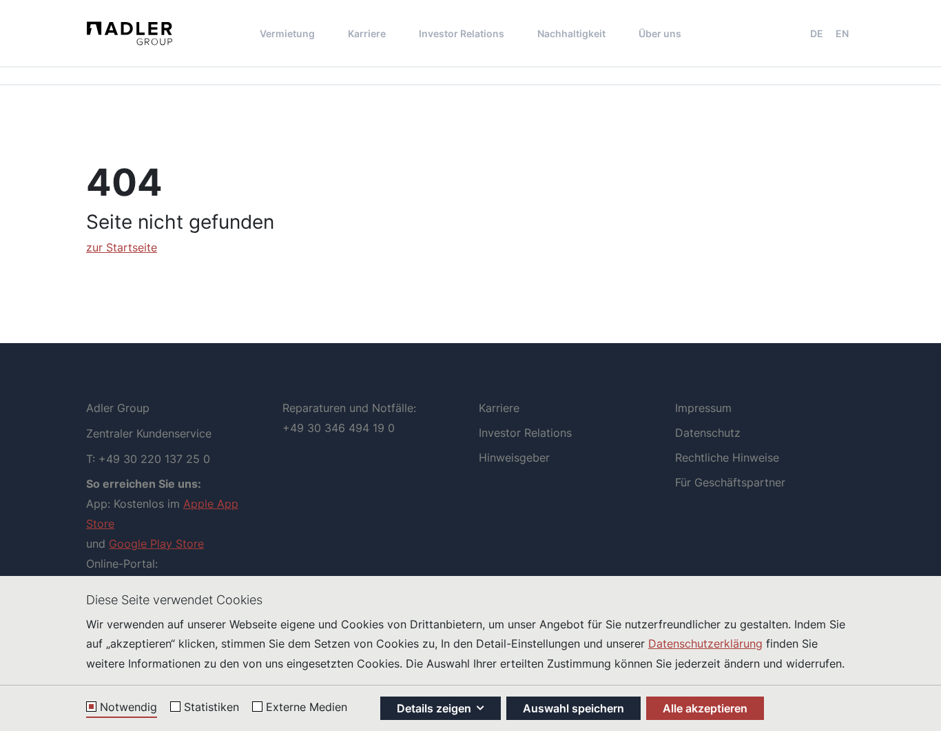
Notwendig (128, 707)
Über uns (660, 33)
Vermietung (287, 33)
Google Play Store (156, 543)
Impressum (703, 408)
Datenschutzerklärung (705, 643)
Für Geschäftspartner (730, 482)
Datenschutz (708, 433)
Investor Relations (461, 33)
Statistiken (211, 707)
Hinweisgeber (514, 457)
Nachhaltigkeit (571, 33)
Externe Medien (306, 707)
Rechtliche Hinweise (727, 457)
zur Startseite (121, 247)
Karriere (367, 33)
